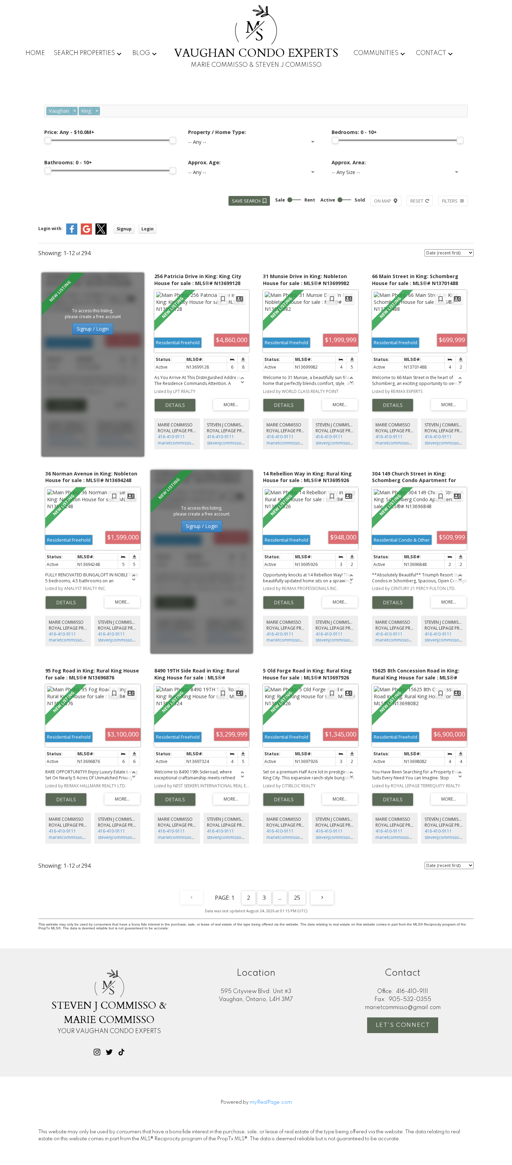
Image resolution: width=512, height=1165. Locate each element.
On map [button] (382, 201)
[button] (97, 1052)
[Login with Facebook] (71, 233)
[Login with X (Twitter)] (101, 233)
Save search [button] (246, 201)
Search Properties (84, 53)
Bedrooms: (354, 132)
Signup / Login (93, 328)
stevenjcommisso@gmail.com (236, 443)
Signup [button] (124, 229)
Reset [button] (416, 201)
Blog (141, 53)
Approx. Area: (349, 162)
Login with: (50, 228)
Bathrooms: (68, 162)
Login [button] (147, 229)
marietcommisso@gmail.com (187, 443)
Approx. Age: (204, 162)
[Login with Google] (86, 233)
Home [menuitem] (35, 53)
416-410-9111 (171, 437)
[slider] (47, 140)
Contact (431, 53)
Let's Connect (403, 1025)
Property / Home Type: (217, 132)
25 (297, 898)
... (279, 898)
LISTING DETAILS (175, 405)
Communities (376, 53)
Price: (69, 132)
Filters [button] (450, 201)
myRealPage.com (271, 1102)
